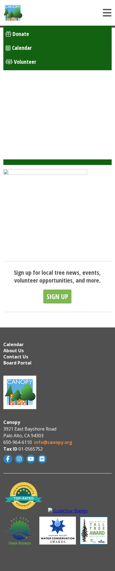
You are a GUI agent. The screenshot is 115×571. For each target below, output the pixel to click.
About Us (16, 77)
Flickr (43, 459)
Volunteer (24, 61)
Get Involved (20, 119)
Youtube (31, 459)
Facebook (8, 459)
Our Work (16, 91)
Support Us (18, 146)
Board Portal (17, 363)
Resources (17, 105)
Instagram (20, 459)
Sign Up (57, 296)
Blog (11, 133)
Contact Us (15, 357)
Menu (74, 12)
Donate (20, 34)
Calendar (21, 48)
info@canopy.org (53, 442)
